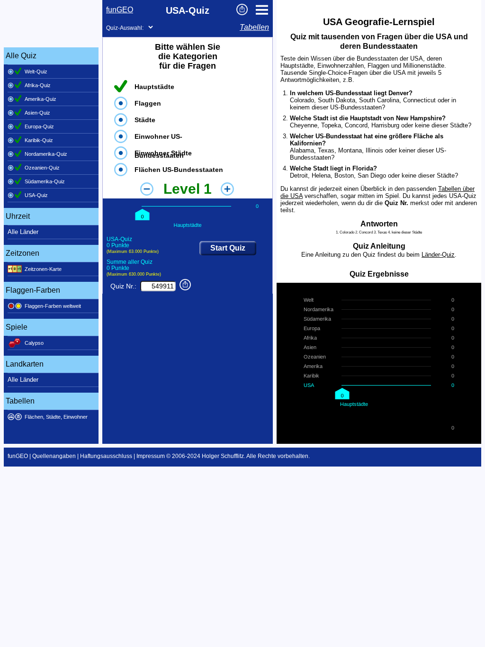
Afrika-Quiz (38, 85)
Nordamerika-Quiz (46, 154)
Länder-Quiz (438, 254)
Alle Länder (23, 231)
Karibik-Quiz (39, 140)
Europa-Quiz (39, 126)
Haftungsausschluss (106, 456)
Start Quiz (227, 248)
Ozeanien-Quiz (42, 168)
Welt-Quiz (36, 71)
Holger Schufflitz (223, 456)
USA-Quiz (36, 195)
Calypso (34, 343)
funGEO (119, 10)
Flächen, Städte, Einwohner (56, 417)
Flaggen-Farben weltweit (53, 306)
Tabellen (254, 27)
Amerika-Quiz (40, 99)
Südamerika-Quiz (45, 181)
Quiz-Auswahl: (125, 28)
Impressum (150, 456)
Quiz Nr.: (123, 286)
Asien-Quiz (37, 113)
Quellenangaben (54, 456)
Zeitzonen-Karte (43, 269)
